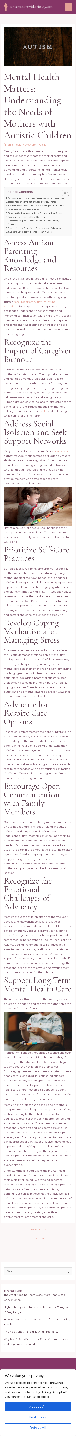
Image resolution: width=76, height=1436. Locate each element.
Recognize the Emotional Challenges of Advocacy (34, 228)
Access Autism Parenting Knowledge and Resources (36, 198)
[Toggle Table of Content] (63, 192)
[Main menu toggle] (68, 7)
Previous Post (38, 1229)
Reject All (38, 1427)
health (43, 411)
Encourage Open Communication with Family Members (33, 222)
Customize (38, 1417)
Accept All (38, 1406)
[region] (38, 1402)
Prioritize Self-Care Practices (23, 209)
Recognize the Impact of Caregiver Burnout (32, 201)
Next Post (38, 1238)
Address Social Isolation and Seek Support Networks (36, 205)
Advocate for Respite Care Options (26, 217)
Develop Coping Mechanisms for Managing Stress (35, 213)
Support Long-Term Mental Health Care (30, 231)
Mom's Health (13, 144)
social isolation (61, 451)
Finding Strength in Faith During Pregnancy (31, 1331)
